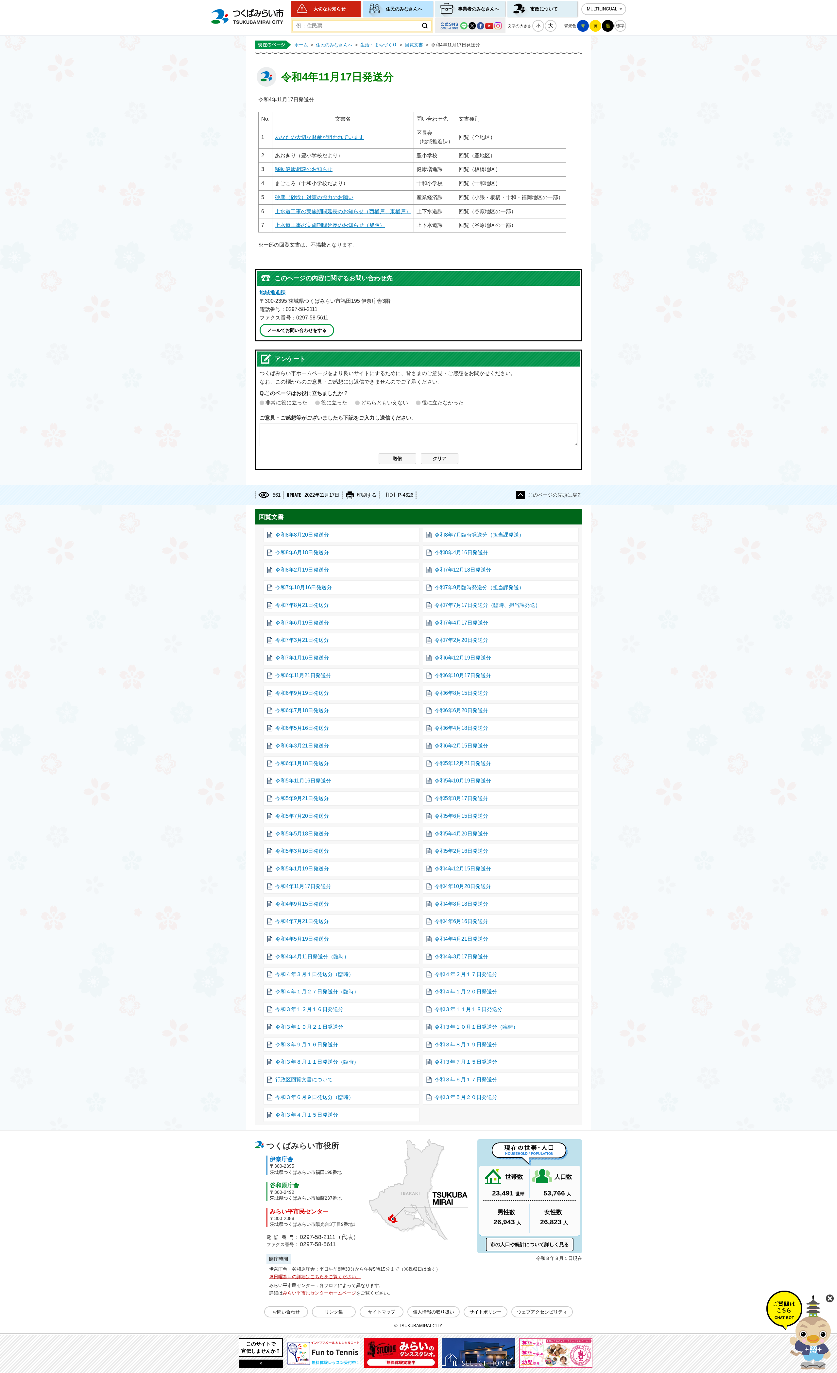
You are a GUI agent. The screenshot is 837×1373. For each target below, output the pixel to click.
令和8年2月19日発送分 (302, 570)
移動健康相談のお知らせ (304, 169)
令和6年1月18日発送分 (302, 763)
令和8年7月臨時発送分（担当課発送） (479, 535)
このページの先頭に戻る (555, 495)
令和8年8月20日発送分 (302, 535)
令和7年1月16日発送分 (302, 658)
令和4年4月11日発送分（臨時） (312, 956)
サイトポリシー (486, 1311)
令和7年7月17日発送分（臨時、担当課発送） (487, 605)
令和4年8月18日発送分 (461, 904)
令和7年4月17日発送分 (461, 623)
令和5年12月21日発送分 (463, 763)
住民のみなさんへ (404, 8)
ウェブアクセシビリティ (542, 1311)
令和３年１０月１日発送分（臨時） (476, 1027)
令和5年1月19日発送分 (302, 868)
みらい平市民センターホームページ (319, 1293)
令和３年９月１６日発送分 (306, 1044)
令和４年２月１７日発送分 (466, 974)
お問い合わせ (286, 1311)
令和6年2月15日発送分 (461, 745)
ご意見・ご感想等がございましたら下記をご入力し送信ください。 (338, 417)
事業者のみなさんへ (478, 8)
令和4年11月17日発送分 (303, 886)
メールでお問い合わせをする (297, 330)
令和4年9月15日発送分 (302, 904)
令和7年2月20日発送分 (461, 640)
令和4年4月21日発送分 (461, 939)
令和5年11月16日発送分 (303, 780)
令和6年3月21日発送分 (302, 745)
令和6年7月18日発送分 (302, 710)
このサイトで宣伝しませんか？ (261, 1347)
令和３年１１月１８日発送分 (469, 1009)
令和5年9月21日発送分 (302, 798)
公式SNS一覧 (470, 25)
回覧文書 (414, 44)
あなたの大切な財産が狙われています (319, 137)
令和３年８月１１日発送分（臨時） (317, 1062)
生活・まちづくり (378, 44)
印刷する (367, 495)
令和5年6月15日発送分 (461, 816)
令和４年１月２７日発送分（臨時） (317, 991)
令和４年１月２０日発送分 (466, 991)
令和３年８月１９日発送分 (466, 1044)
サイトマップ (381, 1311)
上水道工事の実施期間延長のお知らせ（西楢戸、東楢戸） (343, 211)
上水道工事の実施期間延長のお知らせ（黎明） (330, 225)
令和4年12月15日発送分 (463, 868)
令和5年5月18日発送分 (302, 833)
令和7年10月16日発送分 (303, 587)
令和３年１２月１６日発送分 (309, 1009)
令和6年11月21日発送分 (303, 675)
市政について (544, 8)
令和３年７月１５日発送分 (466, 1062)
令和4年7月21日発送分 (302, 921)
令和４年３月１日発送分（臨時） (314, 974)
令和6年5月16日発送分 (302, 728)
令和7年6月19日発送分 (302, 623)
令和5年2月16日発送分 (461, 851)
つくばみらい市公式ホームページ (247, 16)
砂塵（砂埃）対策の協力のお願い (314, 197)
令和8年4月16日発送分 (461, 552)
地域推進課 (273, 292)
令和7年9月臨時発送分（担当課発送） (479, 587)
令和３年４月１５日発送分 (306, 1115)
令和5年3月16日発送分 (302, 851)
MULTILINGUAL (602, 9)
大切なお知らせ (330, 8)
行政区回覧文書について (304, 1079)
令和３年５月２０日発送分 (466, 1097)
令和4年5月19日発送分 (302, 939)
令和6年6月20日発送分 (461, 710)
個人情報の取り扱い (433, 1311)
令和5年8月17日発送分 (461, 798)
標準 (620, 25)
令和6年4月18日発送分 (461, 728)
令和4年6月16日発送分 (461, 921)
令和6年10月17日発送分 (463, 675)
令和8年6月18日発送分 (302, 552)
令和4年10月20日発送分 (463, 886)
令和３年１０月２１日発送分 (309, 1027)
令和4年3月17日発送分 (461, 956)
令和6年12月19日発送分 (463, 658)
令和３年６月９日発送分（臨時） (314, 1097)
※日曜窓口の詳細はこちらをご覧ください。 (315, 1276)
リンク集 (334, 1311)
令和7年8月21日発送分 (302, 605)
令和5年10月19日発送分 (463, 780)
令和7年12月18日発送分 (463, 570)
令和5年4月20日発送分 (461, 833)
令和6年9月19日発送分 (302, 693)
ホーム (301, 44)
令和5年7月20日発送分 (302, 816)
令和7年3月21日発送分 (302, 640)
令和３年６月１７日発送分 (466, 1079)
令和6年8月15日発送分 (461, 693)
